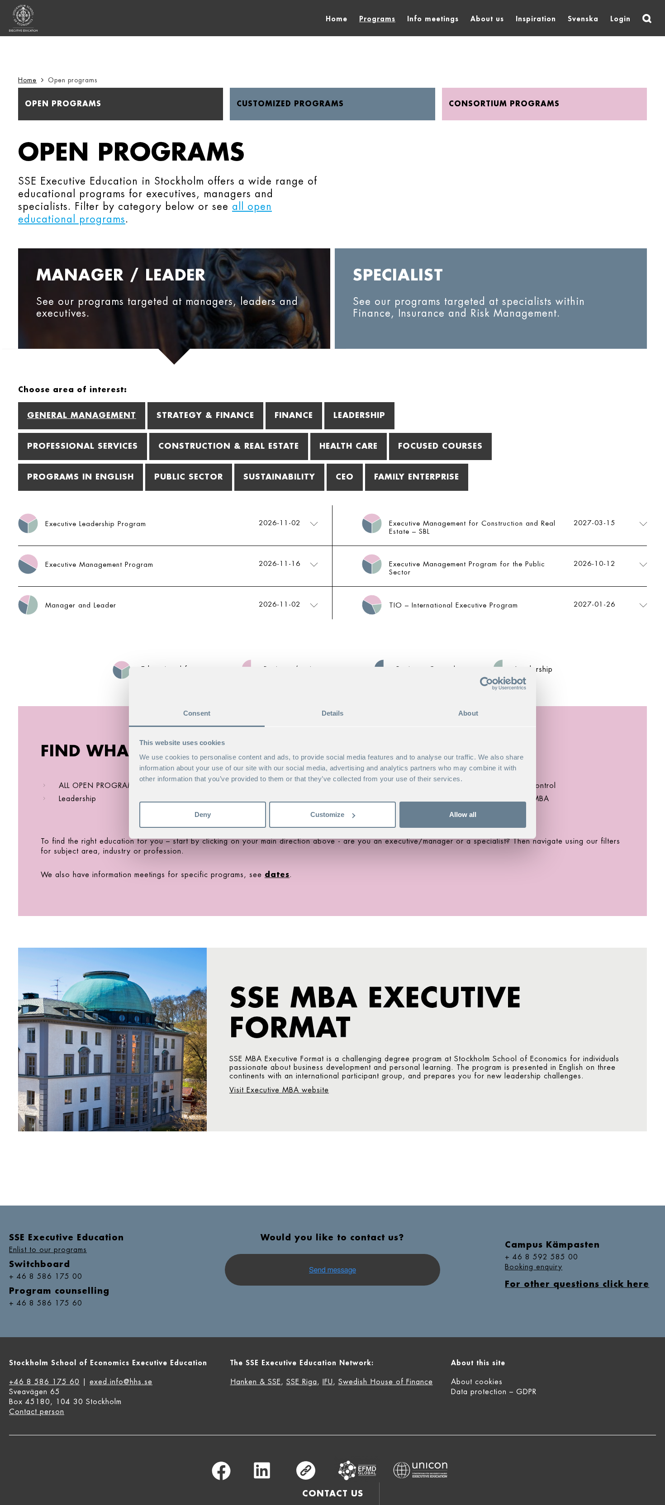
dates (277, 874)
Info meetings (433, 19)
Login (620, 19)
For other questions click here (577, 1284)
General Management (81, 415)
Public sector (188, 477)
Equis (357, 1470)
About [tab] (468, 713)
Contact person (36, 1411)
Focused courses (440, 446)
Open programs (63, 104)
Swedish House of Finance (385, 1382)
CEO (345, 477)
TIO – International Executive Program (453, 605)
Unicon (420, 1470)
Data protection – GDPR (494, 1392)
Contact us (332, 1494)
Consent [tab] (196, 713)
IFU (328, 1382)
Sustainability (279, 477)
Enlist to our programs (48, 1249)
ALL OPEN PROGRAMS (99, 785)
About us (487, 19)
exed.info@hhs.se (121, 1382)
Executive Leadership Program (95, 524)
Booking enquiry (533, 1267)
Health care (348, 446)
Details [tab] (333, 713)
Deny (203, 814)
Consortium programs (504, 104)
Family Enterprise (416, 477)
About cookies (477, 1382)
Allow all (462, 814)
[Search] (646, 18)
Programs (377, 19)
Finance (294, 415)
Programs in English (80, 477)
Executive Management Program (99, 564)
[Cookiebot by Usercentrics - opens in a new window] (486, 683)
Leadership (359, 415)
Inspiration (536, 19)
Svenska (583, 19)
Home (336, 19)
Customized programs (290, 104)
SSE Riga (301, 1382)
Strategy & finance (205, 415)
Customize (327, 814)
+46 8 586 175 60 (44, 1382)
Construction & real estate (228, 446)
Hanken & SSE (255, 1382)
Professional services (82, 446)
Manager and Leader (80, 605)
